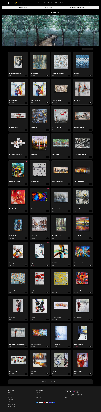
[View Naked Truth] (39, 143)
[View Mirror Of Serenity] (61, 89)
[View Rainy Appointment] (82, 305)
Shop (47, 12)
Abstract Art (10, 395)
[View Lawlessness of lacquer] (18, 62)
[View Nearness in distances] (18, 170)
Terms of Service (39, 395)
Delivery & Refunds (39, 397)
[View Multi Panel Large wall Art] (18, 143)
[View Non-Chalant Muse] (18, 197)
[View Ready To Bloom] (18, 360)
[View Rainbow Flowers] (61, 305)
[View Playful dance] (61, 251)
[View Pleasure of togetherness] (82, 251)
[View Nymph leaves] (39, 197)
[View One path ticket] (61, 197)
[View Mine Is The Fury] (18, 89)
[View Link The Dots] (39, 62)
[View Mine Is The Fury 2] (39, 89)
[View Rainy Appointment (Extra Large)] (18, 332)
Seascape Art (10, 399)
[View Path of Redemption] (61, 224)
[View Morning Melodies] (61, 116)
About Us (38, 392)
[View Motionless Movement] (82, 116)
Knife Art (10, 394)
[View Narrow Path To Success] (82, 143)
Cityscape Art (10, 401)
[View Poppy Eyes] (39, 278)
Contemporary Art (11, 404)
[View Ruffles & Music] (82, 360)
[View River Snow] (39, 360)
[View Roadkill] (61, 360)
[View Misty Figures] (82, 89)
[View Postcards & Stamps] (61, 278)
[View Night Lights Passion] (82, 170)
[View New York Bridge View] (61, 170)
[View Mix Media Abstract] (18, 116)
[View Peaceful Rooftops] (82, 224)
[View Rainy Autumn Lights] (39, 332)
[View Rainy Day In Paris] (61, 332)
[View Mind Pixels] (82, 62)
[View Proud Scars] (18, 305)
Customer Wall (54, 2)
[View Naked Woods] (61, 143)
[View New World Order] (39, 170)
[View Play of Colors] (39, 251)
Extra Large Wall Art (11, 406)
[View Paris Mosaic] (39, 224)
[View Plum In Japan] (18, 278)
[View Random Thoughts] (82, 332)
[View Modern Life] (39, 116)
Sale (26, 161)
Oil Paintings (10, 397)
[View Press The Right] (82, 278)
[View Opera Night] (82, 197)
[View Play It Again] (18, 251)
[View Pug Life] (39, 305)
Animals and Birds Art (12, 408)
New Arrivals (46, 2)
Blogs (9, 392)
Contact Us (61, 2)
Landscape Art (11, 402)
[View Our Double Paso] (18, 224)
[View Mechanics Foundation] (61, 62)
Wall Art (40, 2)
